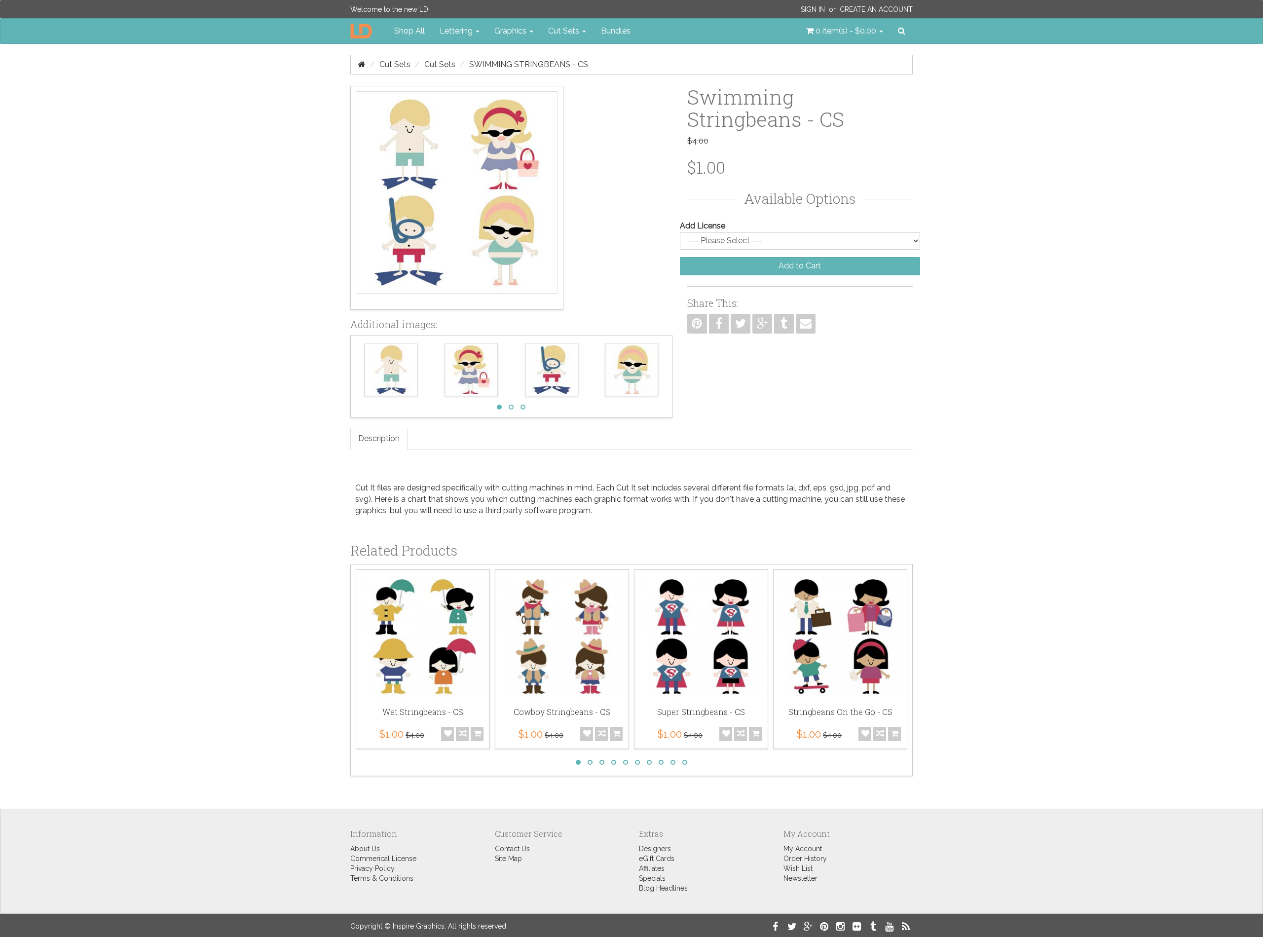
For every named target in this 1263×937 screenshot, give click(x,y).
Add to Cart (800, 265)
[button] (845, 31)
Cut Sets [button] (564, 31)
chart (417, 499)
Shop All (409, 31)
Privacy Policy (372, 868)
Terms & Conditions (381, 878)
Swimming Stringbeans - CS (528, 64)
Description (379, 438)
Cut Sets (394, 64)
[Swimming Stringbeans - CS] (456, 198)
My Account (802, 849)
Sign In (813, 9)
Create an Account (876, 9)
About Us (365, 849)
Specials (652, 878)
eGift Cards (656, 858)
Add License (702, 225)
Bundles (616, 31)
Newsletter (800, 878)
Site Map (508, 858)
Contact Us (512, 849)
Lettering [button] (457, 31)
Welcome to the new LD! (390, 9)
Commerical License (383, 858)
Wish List (798, 868)
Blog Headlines (663, 888)
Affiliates (652, 868)
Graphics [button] (511, 31)
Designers (655, 849)
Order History (805, 858)
